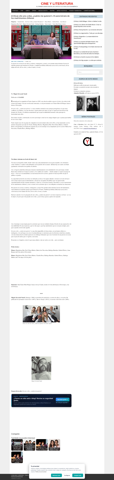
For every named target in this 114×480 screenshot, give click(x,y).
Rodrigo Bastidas (39, 24)
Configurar (67, 475)
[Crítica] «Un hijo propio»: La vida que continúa (87, 60)
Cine (21, 10)
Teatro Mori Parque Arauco (59, 24)
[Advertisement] (41, 80)
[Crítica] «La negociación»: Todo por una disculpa (88, 33)
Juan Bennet (63, 21)
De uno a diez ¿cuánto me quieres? (34, 21)
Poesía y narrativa (75, 10)
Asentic (19, 478)
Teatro (52, 10)
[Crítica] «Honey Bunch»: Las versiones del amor (88, 30)
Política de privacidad (17, 476)
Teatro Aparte (48, 24)
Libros (28, 10)
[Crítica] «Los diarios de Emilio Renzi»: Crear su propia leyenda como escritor (87, 25)
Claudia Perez (21, 21)
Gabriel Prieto (55, 21)
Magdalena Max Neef (16, 24)
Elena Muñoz (48, 21)
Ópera (34, 10)
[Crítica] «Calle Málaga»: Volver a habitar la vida (87, 21)
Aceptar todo (77, 475)
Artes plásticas (62, 10)
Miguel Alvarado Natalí (28, 24)
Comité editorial (89, 10)
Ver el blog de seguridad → (62, 402)
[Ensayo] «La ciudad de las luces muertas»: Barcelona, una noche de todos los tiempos (86, 52)
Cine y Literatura (19, 61)
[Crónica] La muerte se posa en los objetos (86, 57)
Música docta (42, 10)
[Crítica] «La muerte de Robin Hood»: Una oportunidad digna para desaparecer (86, 42)
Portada (15, 10)
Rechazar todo (56, 475)
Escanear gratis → (63, 399)
